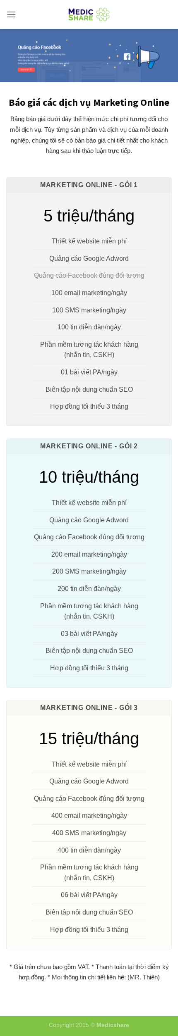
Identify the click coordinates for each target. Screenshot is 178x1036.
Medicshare (112, 1025)
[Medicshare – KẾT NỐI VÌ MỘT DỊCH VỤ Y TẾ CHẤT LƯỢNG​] (89, 14)
